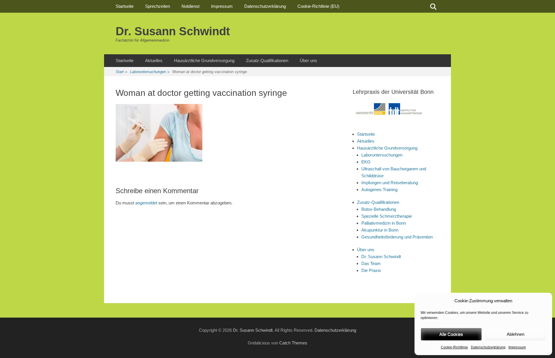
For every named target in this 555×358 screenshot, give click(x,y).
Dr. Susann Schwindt (173, 31)
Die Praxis (371, 270)
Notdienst (190, 6)
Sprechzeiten (157, 6)
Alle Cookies (451, 334)
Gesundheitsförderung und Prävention (397, 236)
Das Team (371, 263)
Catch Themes (293, 342)
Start (121, 72)
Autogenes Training (379, 189)
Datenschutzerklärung (488, 347)
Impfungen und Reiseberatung (389, 182)
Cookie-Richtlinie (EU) (318, 6)
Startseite (125, 6)
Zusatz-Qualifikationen (267, 60)
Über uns (308, 60)
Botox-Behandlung (378, 209)
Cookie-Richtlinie (454, 347)
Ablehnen (515, 334)
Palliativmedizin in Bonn (383, 223)
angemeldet (146, 202)
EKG (366, 161)
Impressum (517, 347)
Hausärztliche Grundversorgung (204, 60)
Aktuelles (153, 60)
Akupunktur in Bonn (379, 230)
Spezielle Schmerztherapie (386, 216)
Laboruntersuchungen (149, 72)
